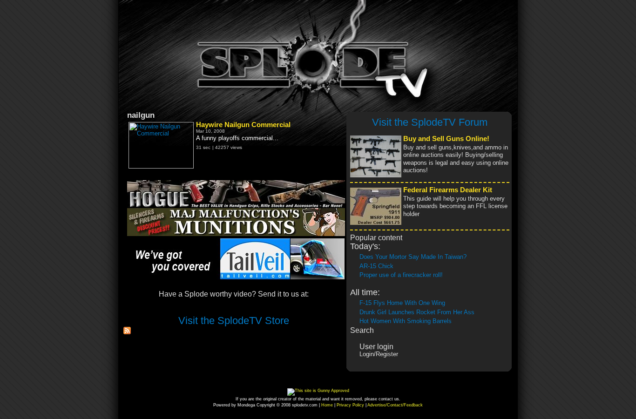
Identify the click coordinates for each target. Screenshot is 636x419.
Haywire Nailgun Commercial (243, 124)
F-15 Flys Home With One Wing (402, 302)
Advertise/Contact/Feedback (395, 405)
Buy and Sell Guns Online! (446, 138)
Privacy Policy (350, 405)
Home (327, 405)
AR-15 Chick (376, 266)
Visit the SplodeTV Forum (429, 122)
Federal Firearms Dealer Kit (447, 190)
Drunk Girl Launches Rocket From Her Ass (416, 312)
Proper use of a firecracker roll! (401, 274)
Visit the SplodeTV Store (233, 320)
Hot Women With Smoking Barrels (405, 321)
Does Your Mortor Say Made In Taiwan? (413, 256)
